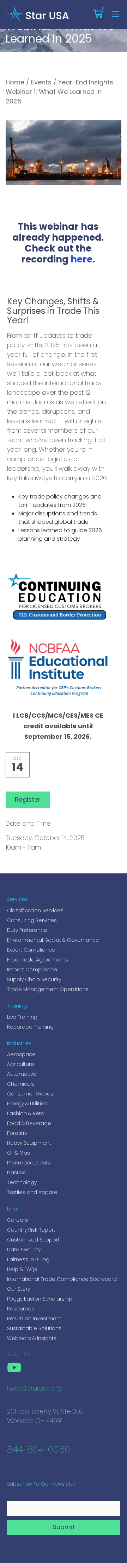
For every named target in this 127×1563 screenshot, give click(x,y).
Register (28, 799)
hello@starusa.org (34, 1389)
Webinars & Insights (31, 1338)
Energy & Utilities (27, 1103)
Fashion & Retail (27, 1113)
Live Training (22, 1017)
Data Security (24, 1249)
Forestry (17, 1133)
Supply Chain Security (34, 979)
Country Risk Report (31, 1229)
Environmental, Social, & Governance (53, 939)
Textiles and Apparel (33, 1192)
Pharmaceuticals (28, 1162)
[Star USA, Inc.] (38, 13)
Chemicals (21, 1083)
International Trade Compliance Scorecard (62, 1279)
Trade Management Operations (48, 989)
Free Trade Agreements (37, 959)
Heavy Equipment (29, 1142)
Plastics (16, 1172)
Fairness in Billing (28, 1259)
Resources (20, 1308)
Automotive (21, 1074)
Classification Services (35, 910)
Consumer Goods (30, 1093)
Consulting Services (32, 920)
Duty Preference (27, 930)
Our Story (18, 1288)
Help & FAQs (22, 1269)
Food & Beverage (29, 1123)
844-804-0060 (38, 1450)
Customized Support (33, 1239)
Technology (22, 1182)
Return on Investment (34, 1318)
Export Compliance (31, 949)
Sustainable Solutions (34, 1328)
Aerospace (21, 1054)
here (81, 260)
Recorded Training (30, 1026)
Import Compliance (32, 969)
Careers (17, 1220)
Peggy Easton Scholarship (39, 1298)
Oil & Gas (18, 1152)
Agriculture (20, 1064)
